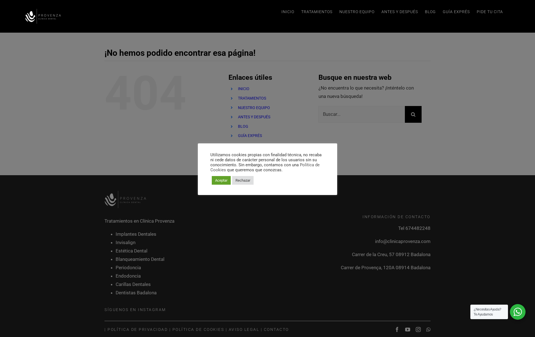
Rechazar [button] (242, 180)
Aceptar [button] (221, 180)
